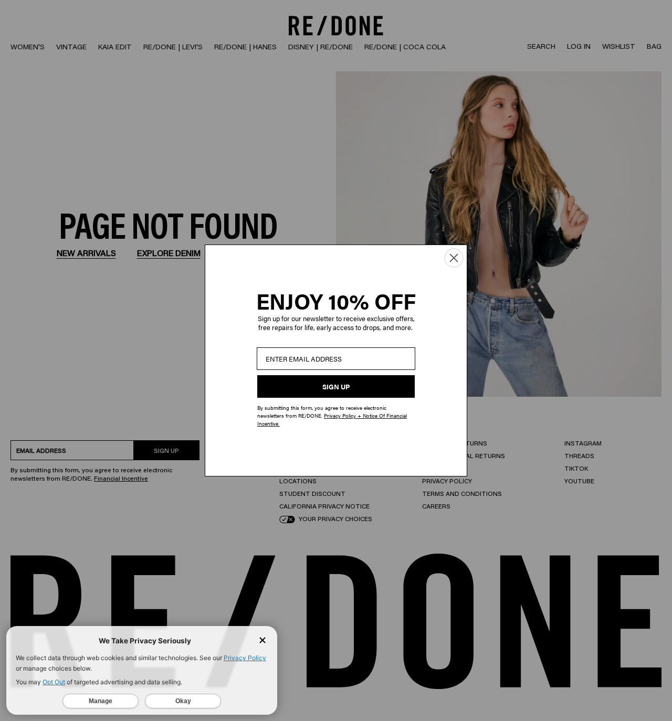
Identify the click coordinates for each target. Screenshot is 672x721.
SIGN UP (336, 386)
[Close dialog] (454, 258)
